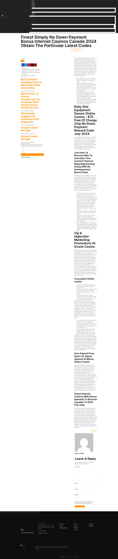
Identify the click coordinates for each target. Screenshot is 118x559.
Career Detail (37, 11)
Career (33, 7)
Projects (33, 5)
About (33, 2)
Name (76, 483)
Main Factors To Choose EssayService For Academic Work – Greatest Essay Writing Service (30, 100)
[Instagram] (32, 64)
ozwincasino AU (93, 431)
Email (76, 489)
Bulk (33, 14)
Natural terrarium (25, 157)
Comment (77, 466)
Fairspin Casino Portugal (29, 129)
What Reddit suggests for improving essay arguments (30, 117)
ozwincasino (94, 430)
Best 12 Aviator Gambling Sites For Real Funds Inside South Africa (31, 83)
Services (34, 3)
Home (33, 0)
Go (22, 60)
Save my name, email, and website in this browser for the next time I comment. (84, 502)
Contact (33, 13)
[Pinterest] (35, 64)
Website (76, 494)
